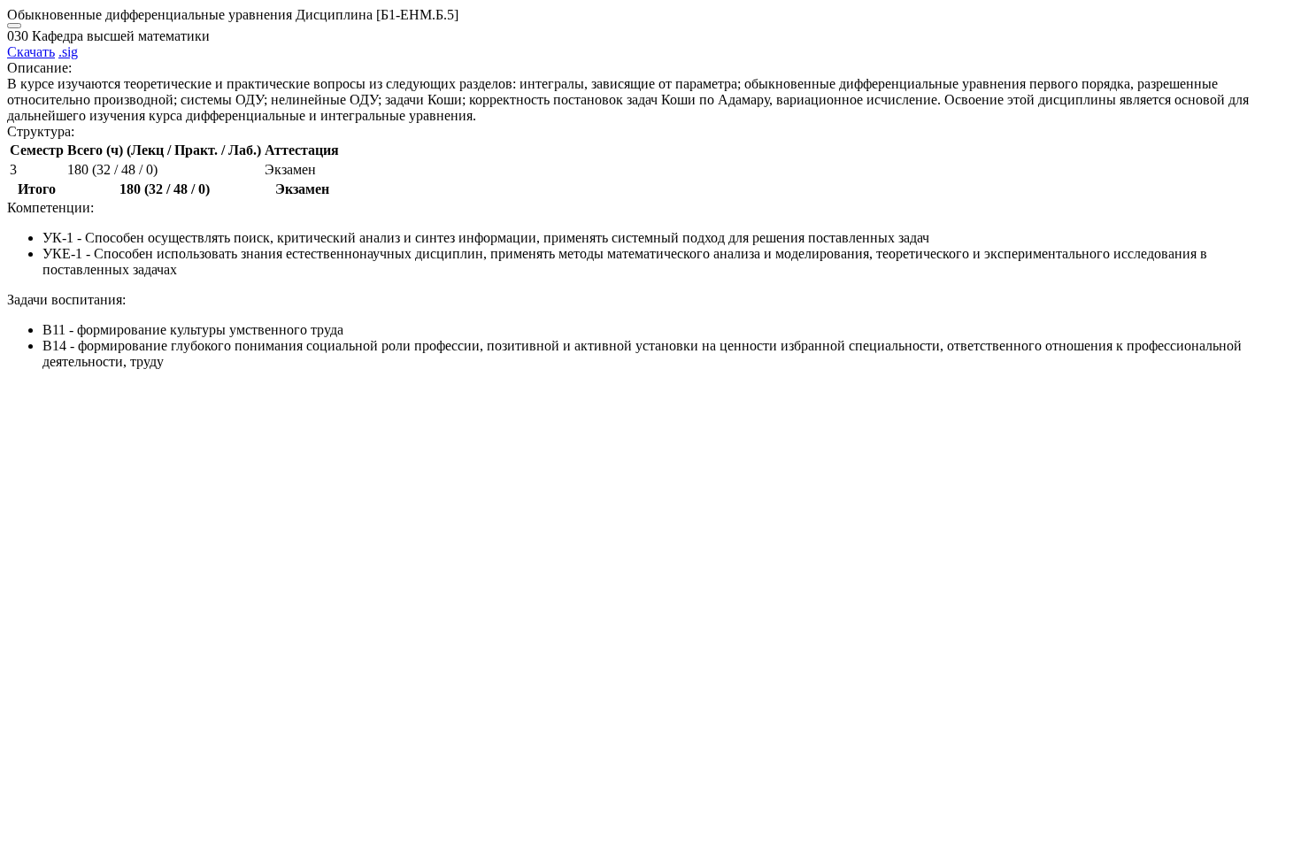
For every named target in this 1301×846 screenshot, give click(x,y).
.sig (68, 51)
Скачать (31, 51)
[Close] (14, 25)
